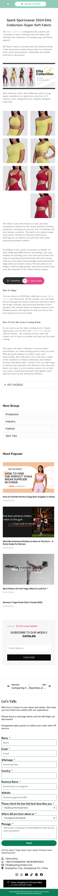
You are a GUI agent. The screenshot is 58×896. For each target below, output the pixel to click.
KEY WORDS (15, 384)
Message (6, 823)
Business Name (10, 781)
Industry (10, 421)
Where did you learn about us (18, 813)
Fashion (10, 428)
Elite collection (14, 32)
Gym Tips (11, 435)
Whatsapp (7, 759)
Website (6, 792)
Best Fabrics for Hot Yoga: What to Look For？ (25, 588)
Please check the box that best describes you (26, 803)
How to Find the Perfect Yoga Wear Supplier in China (29, 497)
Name (5, 738)
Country (6, 770)
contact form (38, 331)
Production (12, 414)
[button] (8, 4)
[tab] (29, 385)
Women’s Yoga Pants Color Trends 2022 (22, 602)
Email (4, 748)
